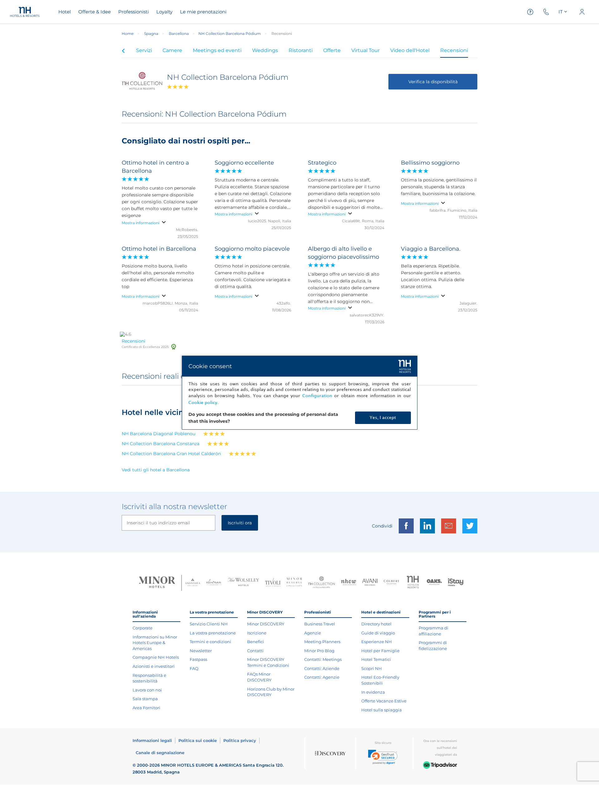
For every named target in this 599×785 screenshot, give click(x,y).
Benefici (255, 641)
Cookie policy (202, 403)
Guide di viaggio (378, 632)
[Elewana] (214, 583)
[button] (383, 757)
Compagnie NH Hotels (156, 657)
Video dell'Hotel (410, 50)
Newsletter (201, 650)
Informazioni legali (152, 740)
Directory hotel (376, 623)
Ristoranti (301, 50)
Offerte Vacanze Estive (384, 700)
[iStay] (455, 583)
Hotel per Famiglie (380, 650)
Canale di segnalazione (160, 752)
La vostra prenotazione (213, 632)
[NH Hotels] (413, 582)
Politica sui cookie (197, 740)
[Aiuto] (530, 12)
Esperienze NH (376, 641)
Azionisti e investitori (154, 666)
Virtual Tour (365, 50)
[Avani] (369, 583)
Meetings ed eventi (217, 50)
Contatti (255, 650)
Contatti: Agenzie (321, 677)
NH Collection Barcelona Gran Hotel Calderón (171, 453)
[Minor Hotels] (157, 583)
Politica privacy (239, 740)
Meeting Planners (322, 641)
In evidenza (373, 692)
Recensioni (454, 50)
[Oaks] (434, 583)
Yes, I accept (383, 418)
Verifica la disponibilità (433, 81)
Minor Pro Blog (319, 650)
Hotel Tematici (376, 659)
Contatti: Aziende (321, 668)
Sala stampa (145, 698)
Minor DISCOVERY (265, 623)
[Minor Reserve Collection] (294, 583)
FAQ (194, 668)
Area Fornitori (146, 707)
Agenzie (312, 632)
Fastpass (198, 659)
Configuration (317, 396)
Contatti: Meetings (323, 659)
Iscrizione (256, 632)
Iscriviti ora (240, 523)
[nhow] (348, 582)
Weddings (265, 50)
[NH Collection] (321, 583)
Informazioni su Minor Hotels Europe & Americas (155, 642)
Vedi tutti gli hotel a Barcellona (156, 470)
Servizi (144, 50)
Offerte (332, 50)
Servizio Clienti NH (209, 623)
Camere (172, 50)
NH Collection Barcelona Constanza (160, 443)
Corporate (143, 627)
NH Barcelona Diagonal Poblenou (158, 433)
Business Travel (319, 623)
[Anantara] (192, 583)
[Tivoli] (272, 583)
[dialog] (299, 393)
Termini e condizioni (210, 641)
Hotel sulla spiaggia (381, 709)
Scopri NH (371, 668)
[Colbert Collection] (391, 582)
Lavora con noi (147, 689)
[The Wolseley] (243, 583)
